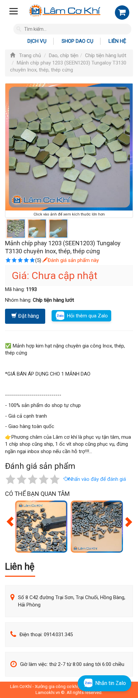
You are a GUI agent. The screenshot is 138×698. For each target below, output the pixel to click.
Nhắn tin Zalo (110, 683)
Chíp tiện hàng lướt (105, 55)
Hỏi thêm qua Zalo (87, 316)
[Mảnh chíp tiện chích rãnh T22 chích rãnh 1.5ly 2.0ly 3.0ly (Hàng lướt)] (41, 527)
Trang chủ (29, 55)
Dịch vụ (37, 41)
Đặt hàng (28, 316)
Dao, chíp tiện (63, 55)
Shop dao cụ (77, 41)
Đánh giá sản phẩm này (73, 260)
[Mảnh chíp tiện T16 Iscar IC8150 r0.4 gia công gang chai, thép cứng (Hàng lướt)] (97, 527)
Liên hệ (117, 41)
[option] (41, 527)
